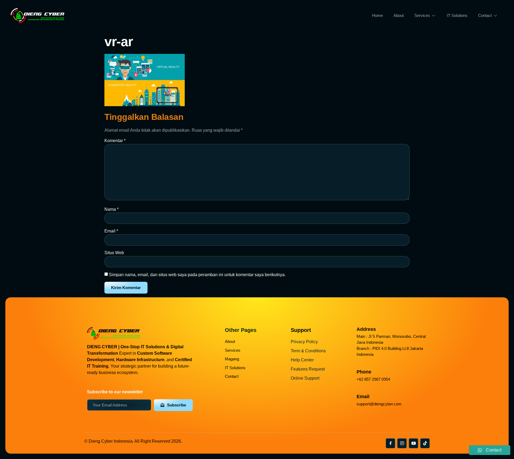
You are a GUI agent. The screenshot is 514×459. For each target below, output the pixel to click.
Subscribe (176, 405)
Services (422, 15)
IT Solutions (457, 15)
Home (377, 15)
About (399, 15)
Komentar (115, 140)
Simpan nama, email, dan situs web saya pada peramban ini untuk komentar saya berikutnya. (197, 274)
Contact (485, 15)
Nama (111, 209)
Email (111, 231)
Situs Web (114, 252)
